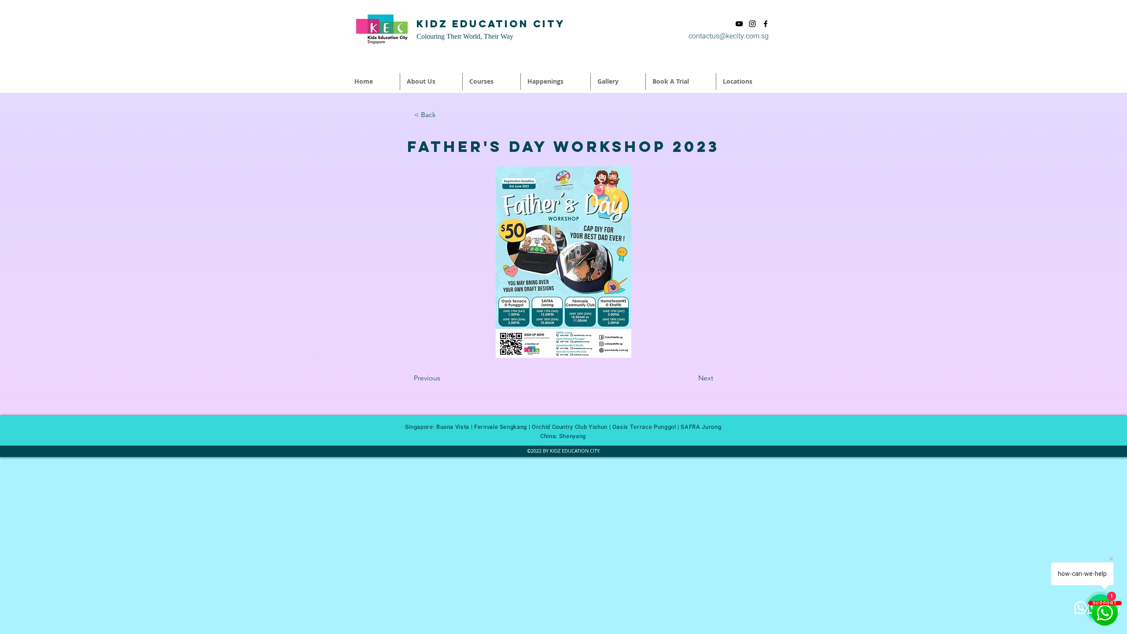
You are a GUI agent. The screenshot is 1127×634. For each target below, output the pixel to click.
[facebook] (765, 23)
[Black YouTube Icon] (739, 23)
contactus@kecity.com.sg (729, 36)
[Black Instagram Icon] (752, 23)
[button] (431, 81)
